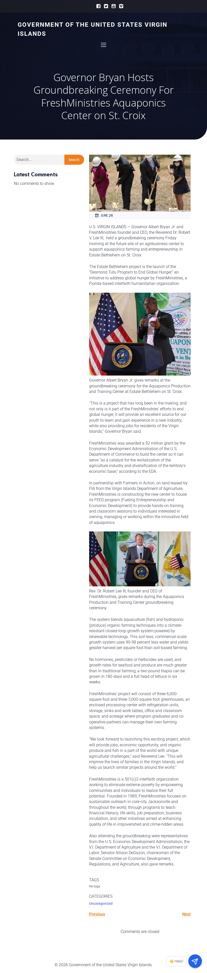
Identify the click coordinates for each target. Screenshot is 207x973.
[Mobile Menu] (103, 44)
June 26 (106, 215)
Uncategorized (101, 903)
